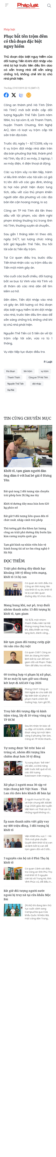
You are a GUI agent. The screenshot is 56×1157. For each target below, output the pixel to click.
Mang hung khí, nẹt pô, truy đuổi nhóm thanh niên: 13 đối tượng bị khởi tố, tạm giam (27, 609)
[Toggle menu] (7, 5)
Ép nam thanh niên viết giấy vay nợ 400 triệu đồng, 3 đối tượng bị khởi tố (26, 826)
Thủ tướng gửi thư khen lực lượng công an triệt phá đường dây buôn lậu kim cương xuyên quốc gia (27, 532)
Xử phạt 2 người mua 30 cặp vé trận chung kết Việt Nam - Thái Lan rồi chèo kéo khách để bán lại (27, 789)
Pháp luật (9, 29)
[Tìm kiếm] (49, 6)
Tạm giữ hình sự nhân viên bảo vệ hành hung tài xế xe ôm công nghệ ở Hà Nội (26, 548)
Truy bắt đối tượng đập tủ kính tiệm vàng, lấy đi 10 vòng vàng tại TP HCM (27, 715)
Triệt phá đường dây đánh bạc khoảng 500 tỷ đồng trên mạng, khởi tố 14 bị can (25, 573)
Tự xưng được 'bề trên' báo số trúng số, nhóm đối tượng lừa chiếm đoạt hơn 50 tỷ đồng (24, 752)
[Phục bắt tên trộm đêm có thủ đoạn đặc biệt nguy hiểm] (28, 6)
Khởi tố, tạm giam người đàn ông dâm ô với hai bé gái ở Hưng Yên (28, 475)
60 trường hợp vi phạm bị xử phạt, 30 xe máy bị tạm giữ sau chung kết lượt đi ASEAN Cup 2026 (27, 679)
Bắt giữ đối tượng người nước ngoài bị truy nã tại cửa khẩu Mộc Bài (27, 895)
